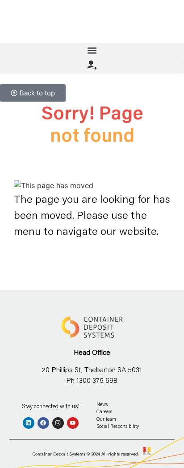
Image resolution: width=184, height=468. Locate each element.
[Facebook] (43, 423)
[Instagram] (58, 423)
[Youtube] (73, 423)
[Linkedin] (28, 423)
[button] (92, 50)
